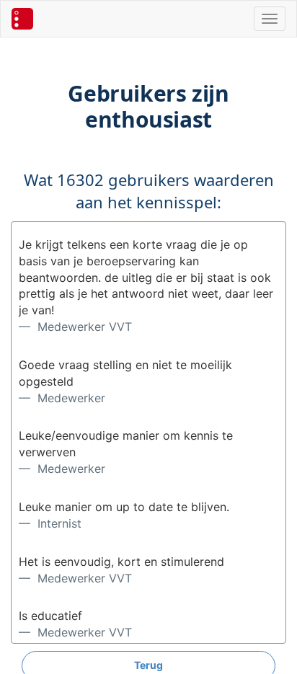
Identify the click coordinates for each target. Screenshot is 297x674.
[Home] (22, 19)
